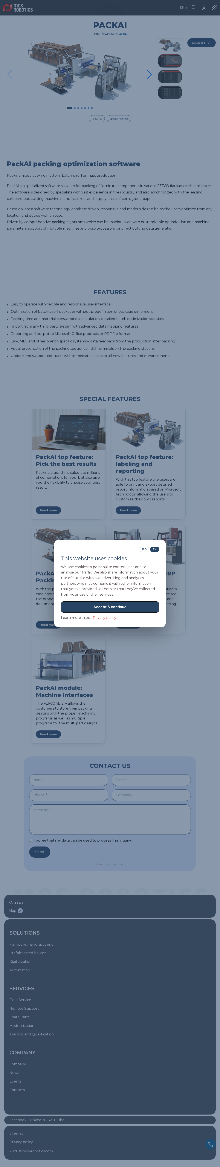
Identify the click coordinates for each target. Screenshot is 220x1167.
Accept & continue (110, 607)
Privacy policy (104, 618)
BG (144, 549)
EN (155, 549)
